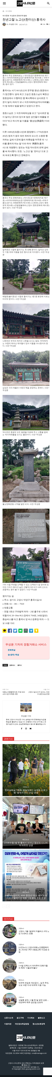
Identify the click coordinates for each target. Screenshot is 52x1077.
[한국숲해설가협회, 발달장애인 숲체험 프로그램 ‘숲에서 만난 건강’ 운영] (26, 770)
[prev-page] (4, 906)
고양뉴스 (25, 787)
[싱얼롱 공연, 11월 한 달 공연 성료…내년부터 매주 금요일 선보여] (10, 1000)
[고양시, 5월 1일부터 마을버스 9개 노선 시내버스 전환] (10, 931)
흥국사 (20, 665)
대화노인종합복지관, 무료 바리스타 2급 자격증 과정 (14, 693)
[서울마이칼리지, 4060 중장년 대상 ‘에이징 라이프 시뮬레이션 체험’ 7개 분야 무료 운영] (26, 875)
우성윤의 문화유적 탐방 (18, 15)
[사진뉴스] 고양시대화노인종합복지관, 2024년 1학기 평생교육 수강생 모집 (34, 949)
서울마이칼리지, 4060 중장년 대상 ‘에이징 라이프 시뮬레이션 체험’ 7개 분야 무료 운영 (26, 896)
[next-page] (8, 906)
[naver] (30, 728)
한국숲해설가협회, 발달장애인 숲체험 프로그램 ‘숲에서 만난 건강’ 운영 (26, 791)
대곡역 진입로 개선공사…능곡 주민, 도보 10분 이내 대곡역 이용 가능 (34, 984)
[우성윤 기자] (5, 24)
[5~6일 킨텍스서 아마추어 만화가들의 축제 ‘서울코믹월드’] (10, 966)
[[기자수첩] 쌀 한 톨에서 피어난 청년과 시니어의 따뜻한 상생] (26, 823)
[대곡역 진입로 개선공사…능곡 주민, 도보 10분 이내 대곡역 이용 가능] (10, 983)
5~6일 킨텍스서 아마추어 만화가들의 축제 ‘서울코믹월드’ (33, 967)
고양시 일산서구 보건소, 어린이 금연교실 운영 (38, 693)
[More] (35, 32)
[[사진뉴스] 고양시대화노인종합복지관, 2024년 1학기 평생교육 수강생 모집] (10, 948)
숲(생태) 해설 (13, 655)
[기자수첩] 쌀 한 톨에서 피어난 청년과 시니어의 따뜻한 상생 (26, 844)
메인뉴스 (25, 839)
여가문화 (9, 11)
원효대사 (12, 665)
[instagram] (26, 728)
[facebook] (22, 728)
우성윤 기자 (13, 24)
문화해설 (11, 650)
